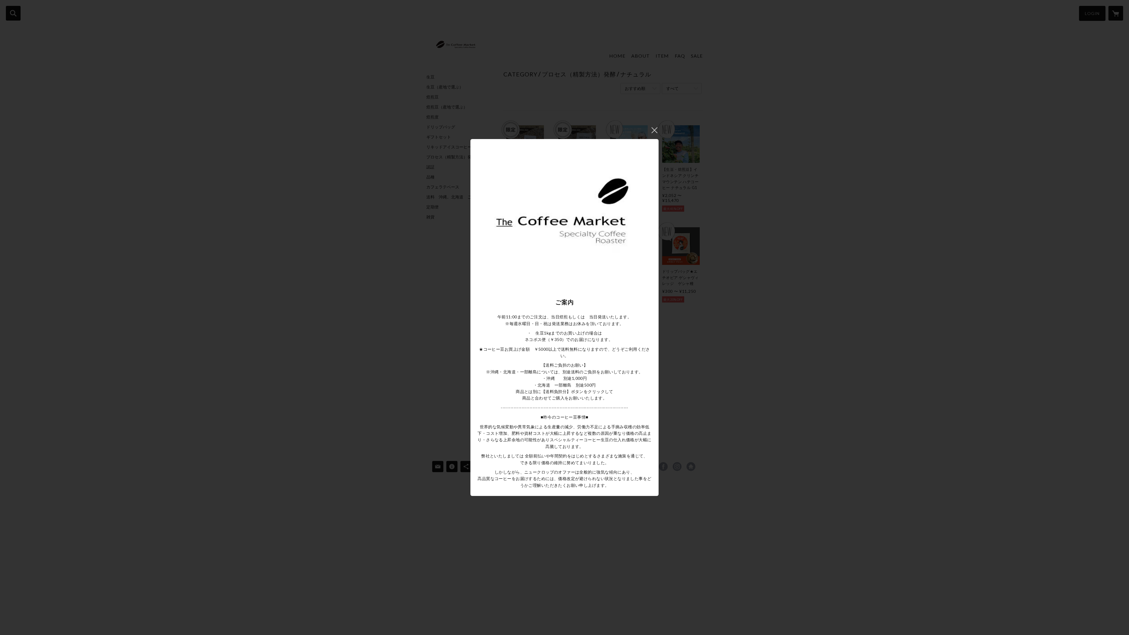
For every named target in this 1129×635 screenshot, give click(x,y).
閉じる (654, 130)
